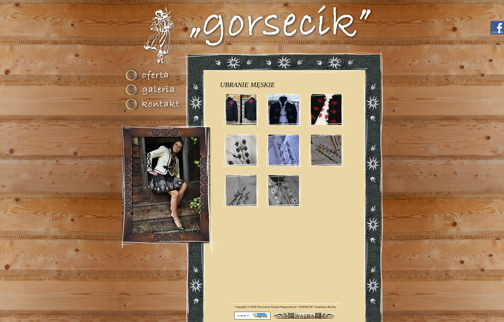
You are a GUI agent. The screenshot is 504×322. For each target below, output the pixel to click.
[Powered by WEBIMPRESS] (252, 315)
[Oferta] (163, 74)
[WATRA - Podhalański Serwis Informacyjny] (304, 315)
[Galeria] (163, 89)
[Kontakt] (163, 103)
